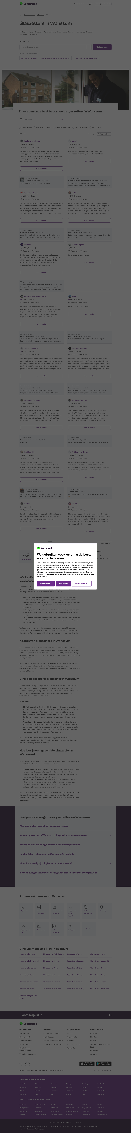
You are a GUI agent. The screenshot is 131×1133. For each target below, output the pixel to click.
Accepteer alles (45, 583)
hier (91, 572)
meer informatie (72, 574)
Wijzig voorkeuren (81, 583)
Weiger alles (63, 583)
